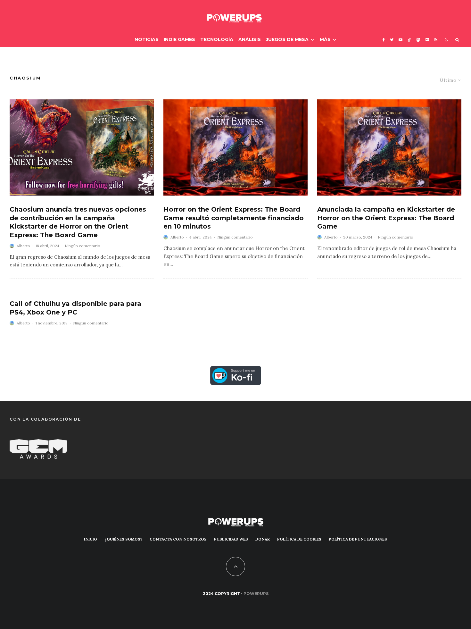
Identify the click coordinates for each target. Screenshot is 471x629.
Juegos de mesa (287, 39)
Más (325, 39)
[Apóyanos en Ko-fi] (235, 371)
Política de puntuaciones (358, 539)
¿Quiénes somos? (123, 539)
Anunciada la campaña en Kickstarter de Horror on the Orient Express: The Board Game (386, 217)
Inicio (90, 539)
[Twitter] (391, 39)
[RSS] (436, 39)
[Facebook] (383, 39)
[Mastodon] (418, 39)
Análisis (249, 39)
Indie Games (179, 39)
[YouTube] (400, 39)
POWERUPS (256, 593)
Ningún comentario (82, 245)
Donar (262, 539)
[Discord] (427, 39)
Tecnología (216, 39)
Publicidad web (231, 539)
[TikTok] (409, 39)
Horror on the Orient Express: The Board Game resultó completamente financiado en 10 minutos (233, 217)
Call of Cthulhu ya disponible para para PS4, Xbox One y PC (75, 308)
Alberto (23, 245)
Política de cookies (299, 539)
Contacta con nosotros (178, 539)
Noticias (147, 39)
